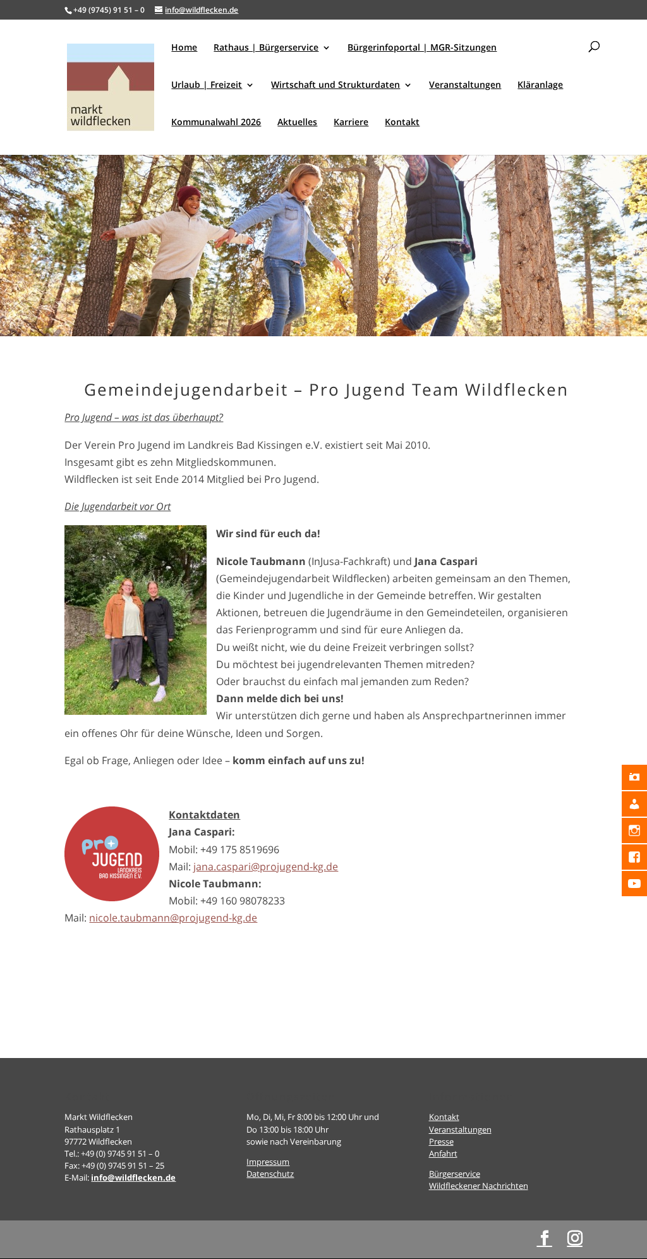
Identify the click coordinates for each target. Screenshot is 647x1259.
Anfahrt (443, 1153)
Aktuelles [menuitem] (297, 123)
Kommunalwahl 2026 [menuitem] (216, 123)
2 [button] (329, 309)
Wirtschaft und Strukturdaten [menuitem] (335, 85)
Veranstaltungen (460, 1129)
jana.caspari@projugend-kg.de (265, 866)
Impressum (267, 1161)
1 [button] (318, 309)
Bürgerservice (454, 1173)
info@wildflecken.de (133, 1177)
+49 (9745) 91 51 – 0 (109, 9)
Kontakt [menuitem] (402, 123)
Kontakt (444, 1116)
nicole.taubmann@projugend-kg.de (173, 918)
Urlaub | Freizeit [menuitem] (206, 85)
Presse (441, 1141)
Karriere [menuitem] (351, 123)
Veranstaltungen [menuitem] (465, 85)
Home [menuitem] (184, 48)
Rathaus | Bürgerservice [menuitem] (266, 48)
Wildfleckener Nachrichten (478, 1185)
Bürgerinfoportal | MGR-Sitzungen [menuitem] (422, 48)
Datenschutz (270, 1173)
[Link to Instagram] (575, 1238)
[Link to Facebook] (544, 1238)
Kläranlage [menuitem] (540, 85)
